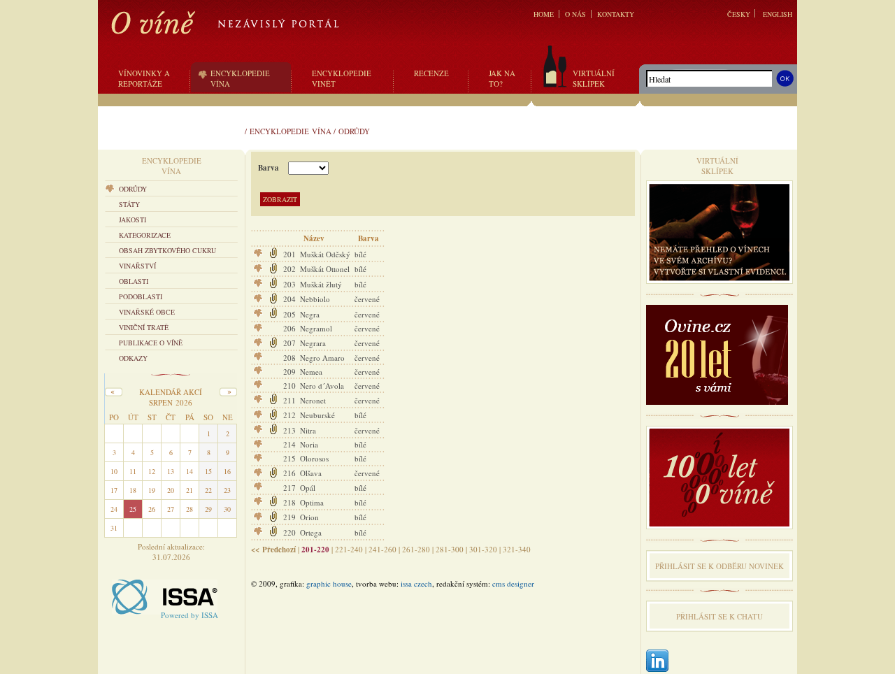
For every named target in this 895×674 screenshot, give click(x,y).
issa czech (416, 583)
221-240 (349, 549)
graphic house (329, 583)
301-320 (483, 549)
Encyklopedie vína (290, 131)
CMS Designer (513, 583)
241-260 (382, 549)
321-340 (517, 549)
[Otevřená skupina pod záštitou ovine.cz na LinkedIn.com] (657, 662)
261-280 (416, 549)
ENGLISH (777, 14)
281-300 (450, 549)
